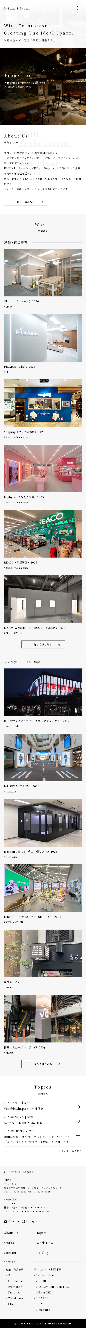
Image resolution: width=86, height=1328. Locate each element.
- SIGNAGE (41, 1298)
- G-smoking (42, 1309)
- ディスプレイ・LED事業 (47, 1269)
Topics (42, 1233)
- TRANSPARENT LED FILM (52, 1286)
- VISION (40, 1281)
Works (9, 1243)
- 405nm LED (42, 1292)
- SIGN (38, 1304)
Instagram (33, 1221)
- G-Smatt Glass (44, 1275)
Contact (10, 1253)
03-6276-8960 (18, 1191)
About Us (11, 1233)
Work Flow (45, 1243)
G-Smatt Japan (17, 8)
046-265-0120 (18, 1211)
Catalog (43, 1253)
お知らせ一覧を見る (70, 1151)
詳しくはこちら (26, 201)
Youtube (14, 1221)
